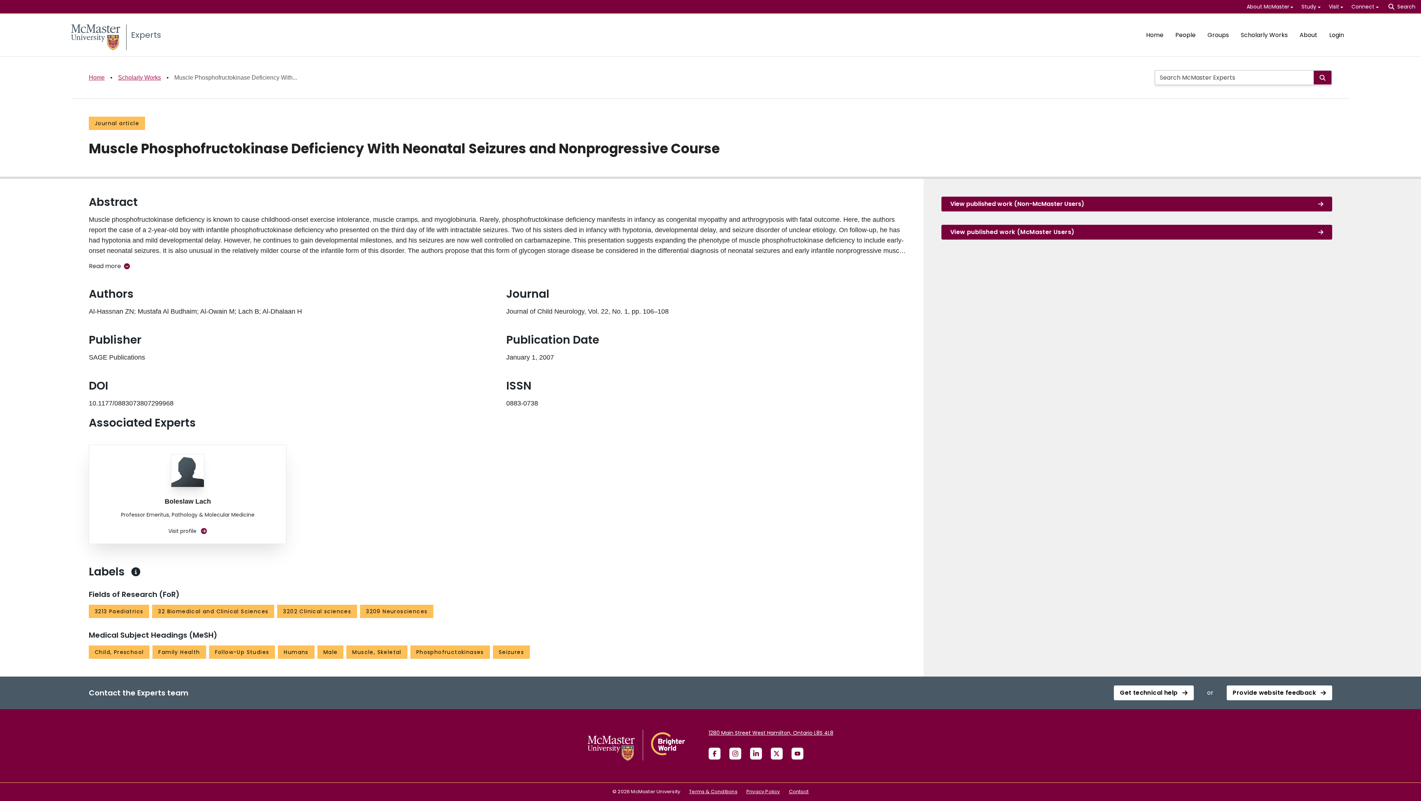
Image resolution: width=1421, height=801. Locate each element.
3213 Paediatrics (119, 611)
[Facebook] (714, 754)
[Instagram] (735, 754)
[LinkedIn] (756, 754)
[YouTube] (797, 754)
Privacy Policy (763, 791)
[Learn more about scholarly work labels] (135, 571)
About (1308, 35)
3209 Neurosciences (396, 611)
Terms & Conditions (713, 791)
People (1185, 35)
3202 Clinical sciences (317, 611)
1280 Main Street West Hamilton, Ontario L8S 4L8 (771, 733)
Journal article (117, 123)
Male (330, 652)
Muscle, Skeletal (376, 652)
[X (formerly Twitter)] (777, 754)
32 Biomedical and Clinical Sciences (213, 611)
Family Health (179, 652)
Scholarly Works (1264, 35)
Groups (1218, 35)
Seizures (511, 652)
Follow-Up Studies (242, 652)
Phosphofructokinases (450, 652)
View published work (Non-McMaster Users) (1017, 204)
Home (1154, 35)
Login (1336, 35)
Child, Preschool (119, 652)
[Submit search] (1322, 77)
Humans (296, 652)
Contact (799, 791)
